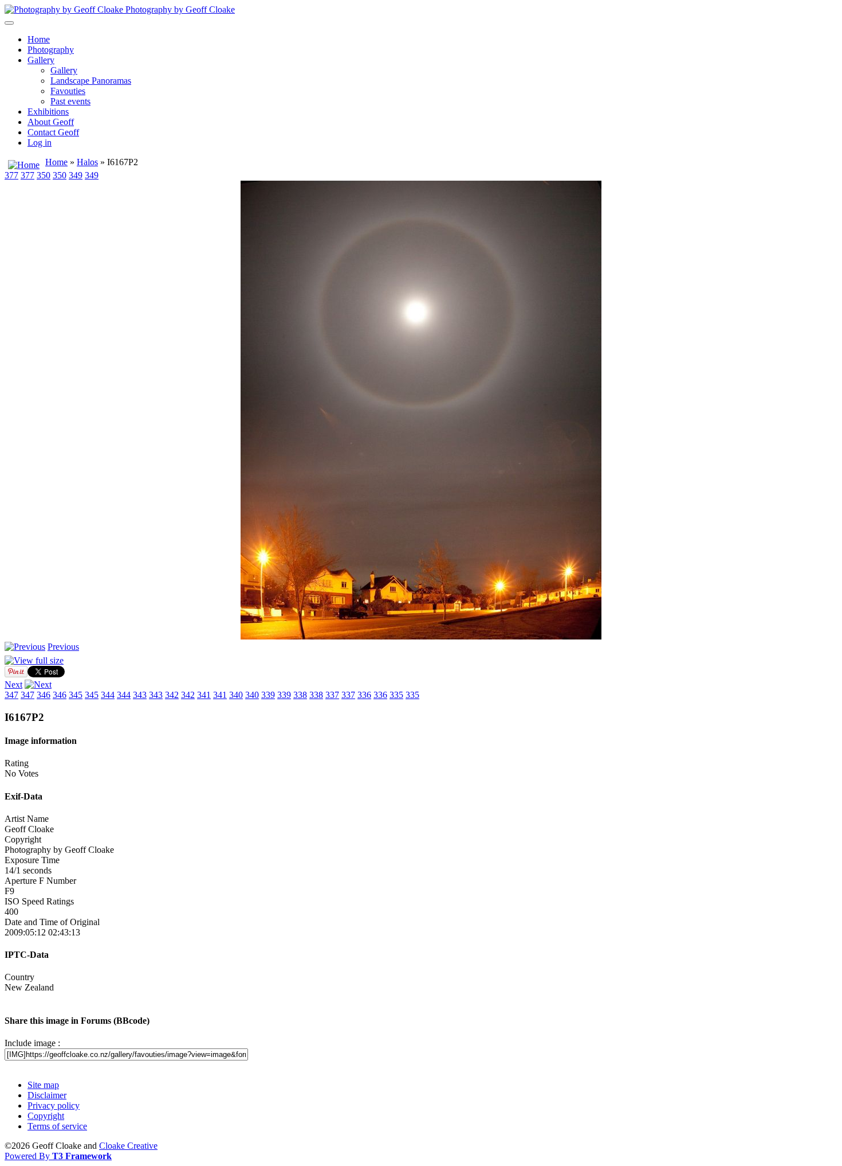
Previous (63, 647)
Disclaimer (46, 1095)
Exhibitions (48, 111)
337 (332, 695)
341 (204, 695)
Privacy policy (53, 1105)
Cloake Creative (128, 1146)
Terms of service (57, 1126)
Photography (50, 49)
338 (300, 695)
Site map (43, 1085)
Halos (87, 162)
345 (75, 695)
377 (11, 175)
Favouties (67, 91)
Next (13, 684)
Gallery (40, 60)
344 (108, 695)
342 (172, 695)
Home (38, 39)
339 (268, 695)
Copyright (45, 1116)
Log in (39, 142)
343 (140, 695)
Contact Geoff (53, 132)
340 (236, 695)
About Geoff (50, 122)
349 (75, 175)
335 (396, 695)
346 (43, 695)
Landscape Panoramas (90, 80)
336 (364, 695)
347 (11, 695)
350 (43, 175)
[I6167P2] (421, 636)
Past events (70, 101)
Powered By (58, 1156)
